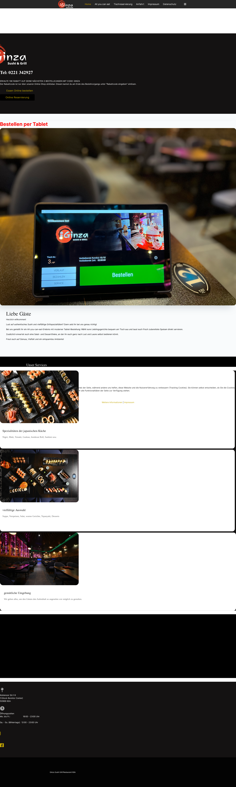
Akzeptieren (13, 397)
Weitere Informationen (112, 402)
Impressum (129, 402)
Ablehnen (37, 397)
